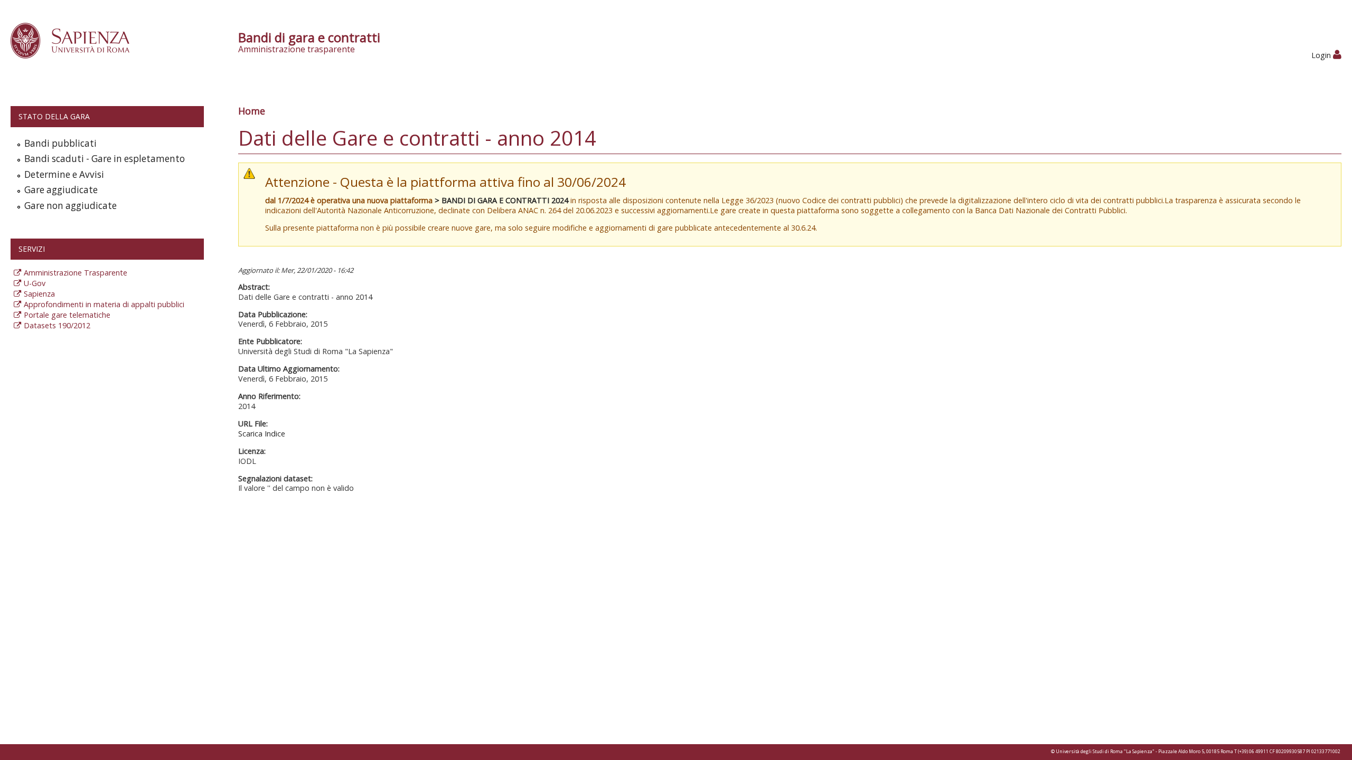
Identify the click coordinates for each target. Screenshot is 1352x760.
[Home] (76, 40)
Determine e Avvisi (64, 174)
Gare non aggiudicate (70, 206)
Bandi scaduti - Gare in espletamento (104, 159)
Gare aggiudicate (61, 190)
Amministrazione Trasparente (75, 273)
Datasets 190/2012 (57, 325)
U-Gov (34, 283)
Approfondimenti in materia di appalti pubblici (104, 304)
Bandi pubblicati (60, 143)
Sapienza (39, 294)
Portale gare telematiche (67, 315)
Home (251, 110)
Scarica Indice (261, 434)
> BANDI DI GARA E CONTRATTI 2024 (501, 200)
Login (1322, 55)
